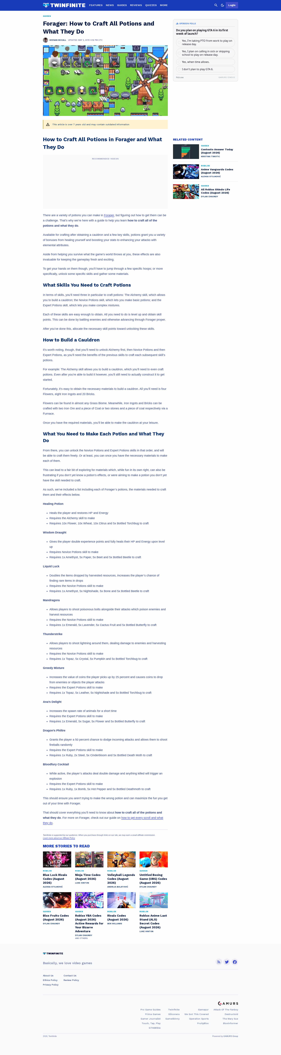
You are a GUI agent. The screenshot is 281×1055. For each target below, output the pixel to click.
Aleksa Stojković (53, 887)
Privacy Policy (50, 984)
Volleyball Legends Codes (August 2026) (121, 878)
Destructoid (231, 1014)
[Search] (216, 5)
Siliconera (174, 1014)
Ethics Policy (50, 980)
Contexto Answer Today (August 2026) (217, 151)
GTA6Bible (155, 1028)
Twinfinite (174, 1009)
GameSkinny (172, 1018)
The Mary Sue (230, 1018)
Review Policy (71, 980)
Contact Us (70, 975)
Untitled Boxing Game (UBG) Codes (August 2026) (153, 878)
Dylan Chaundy (148, 887)
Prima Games (153, 1014)
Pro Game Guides (150, 1009)
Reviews (136, 5)
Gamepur (203, 1009)
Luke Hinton (82, 883)
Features (96, 5)
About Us (48, 975)
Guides (122, 5)
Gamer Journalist (151, 1018)
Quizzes (151, 5)
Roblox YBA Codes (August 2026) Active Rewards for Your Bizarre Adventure (89, 923)
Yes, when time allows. (195, 62)
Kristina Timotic (210, 156)
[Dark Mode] (222, 5)
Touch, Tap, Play (151, 1023)
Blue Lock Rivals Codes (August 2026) (55, 878)
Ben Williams (114, 923)
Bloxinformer (230, 1023)
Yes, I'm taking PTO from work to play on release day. (207, 42)
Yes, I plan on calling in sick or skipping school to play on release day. (206, 53)
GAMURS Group (230, 1036)
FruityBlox (203, 1023)
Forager (109, 215)
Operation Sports (199, 1018)
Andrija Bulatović (117, 887)
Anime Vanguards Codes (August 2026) (217, 171)
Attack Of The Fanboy (226, 1009)
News (110, 5)
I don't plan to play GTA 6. (197, 69)
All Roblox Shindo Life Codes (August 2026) (215, 191)
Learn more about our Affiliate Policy (59, 838)
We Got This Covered (196, 1014)
